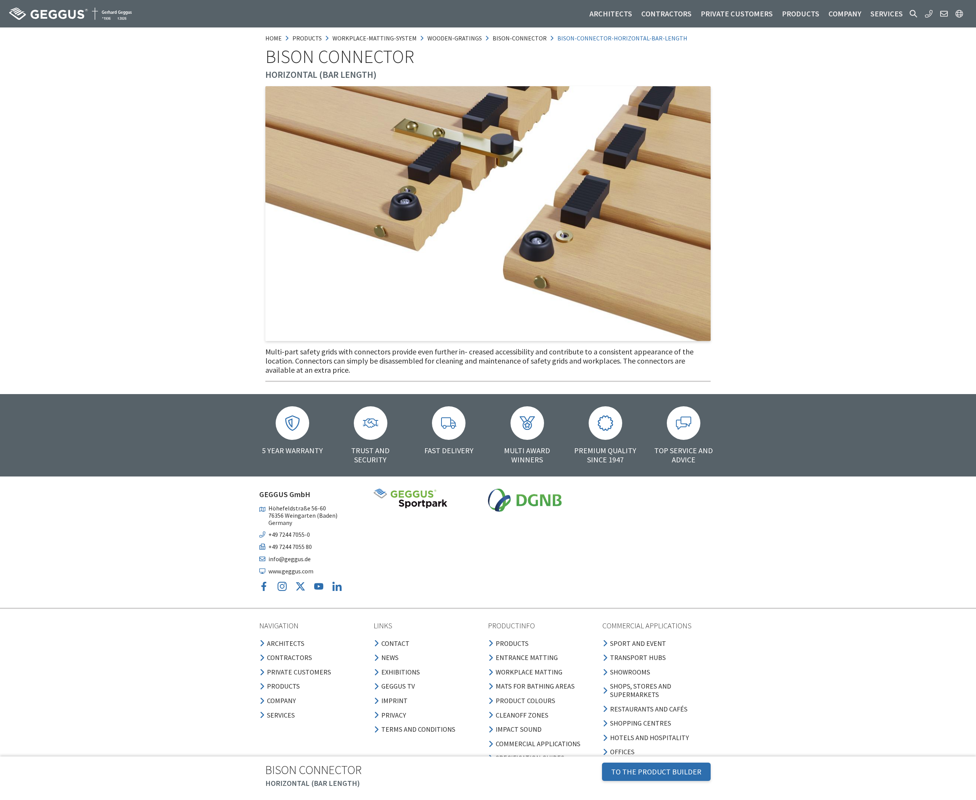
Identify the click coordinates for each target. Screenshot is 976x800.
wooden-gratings (454, 38)
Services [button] (886, 13)
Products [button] (800, 13)
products (307, 38)
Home (273, 38)
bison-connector (520, 38)
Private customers (737, 13)
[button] (913, 13)
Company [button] (844, 13)
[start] (70, 14)
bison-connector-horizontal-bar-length (622, 38)
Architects (610, 13)
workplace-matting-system (374, 38)
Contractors (666, 13)
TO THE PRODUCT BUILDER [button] (656, 771)
